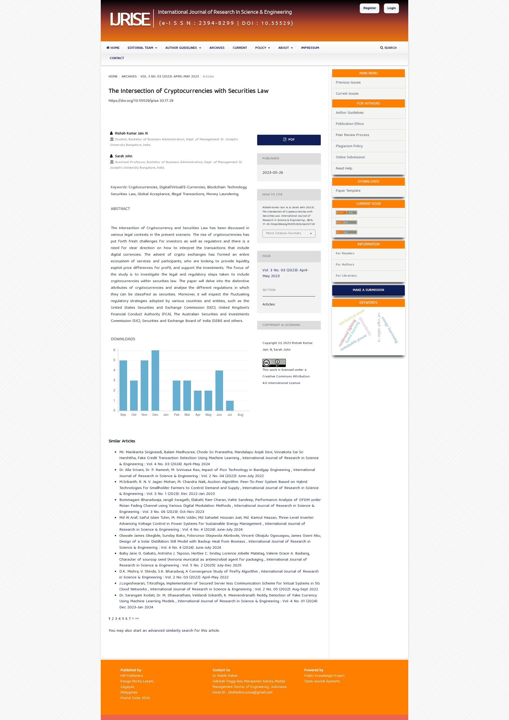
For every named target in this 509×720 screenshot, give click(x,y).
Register (369, 8)
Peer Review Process (352, 135)
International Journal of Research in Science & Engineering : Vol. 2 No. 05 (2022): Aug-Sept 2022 (234, 589)
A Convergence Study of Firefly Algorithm (222, 571)
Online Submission (350, 157)
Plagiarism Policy (349, 146)
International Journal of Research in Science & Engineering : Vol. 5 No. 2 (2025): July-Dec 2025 (213, 562)
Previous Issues (348, 83)
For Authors (345, 265)
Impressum (310, 48)
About (284, 48)
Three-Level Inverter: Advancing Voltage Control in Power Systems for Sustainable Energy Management (216, 520)
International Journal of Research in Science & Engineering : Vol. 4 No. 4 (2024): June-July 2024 (212, 527)
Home (114, 48)
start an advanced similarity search (163, 630)
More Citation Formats (283, 233)
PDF (291, 140)
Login (392, 8)
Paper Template (348, 191)
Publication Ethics (350, 124)
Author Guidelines (181, 48)
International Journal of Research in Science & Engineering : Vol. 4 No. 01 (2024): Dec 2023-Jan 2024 (218, 604)
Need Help (344, 168)
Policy (261, 48)
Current (240, 48)
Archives (217, 48)
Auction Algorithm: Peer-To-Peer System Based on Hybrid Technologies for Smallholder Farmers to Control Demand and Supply (213, 485)
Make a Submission (368, 290)
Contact (117, 58)
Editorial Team (141, 48)
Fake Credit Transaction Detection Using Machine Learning (189, 458)
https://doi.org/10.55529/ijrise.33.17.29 (141, 101)
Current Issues (347, 94)
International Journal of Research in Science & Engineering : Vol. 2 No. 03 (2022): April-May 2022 (219, 574)
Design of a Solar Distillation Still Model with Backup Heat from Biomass (183, 541)
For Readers (345, 254)
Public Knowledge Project (324, 676)
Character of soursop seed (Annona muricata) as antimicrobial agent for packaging (192, 559)
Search (390, 48)
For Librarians (346, 276)
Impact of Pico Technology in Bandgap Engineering (246, 470)
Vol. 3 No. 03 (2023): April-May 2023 (170, 77)
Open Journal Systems (322, 681)
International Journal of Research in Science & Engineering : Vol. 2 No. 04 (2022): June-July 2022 (217, 473)
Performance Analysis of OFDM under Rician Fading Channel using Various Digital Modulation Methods (220, 503)
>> (137, 619)
